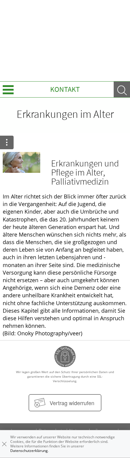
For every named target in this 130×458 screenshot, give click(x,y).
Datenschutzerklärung (29, 450)
